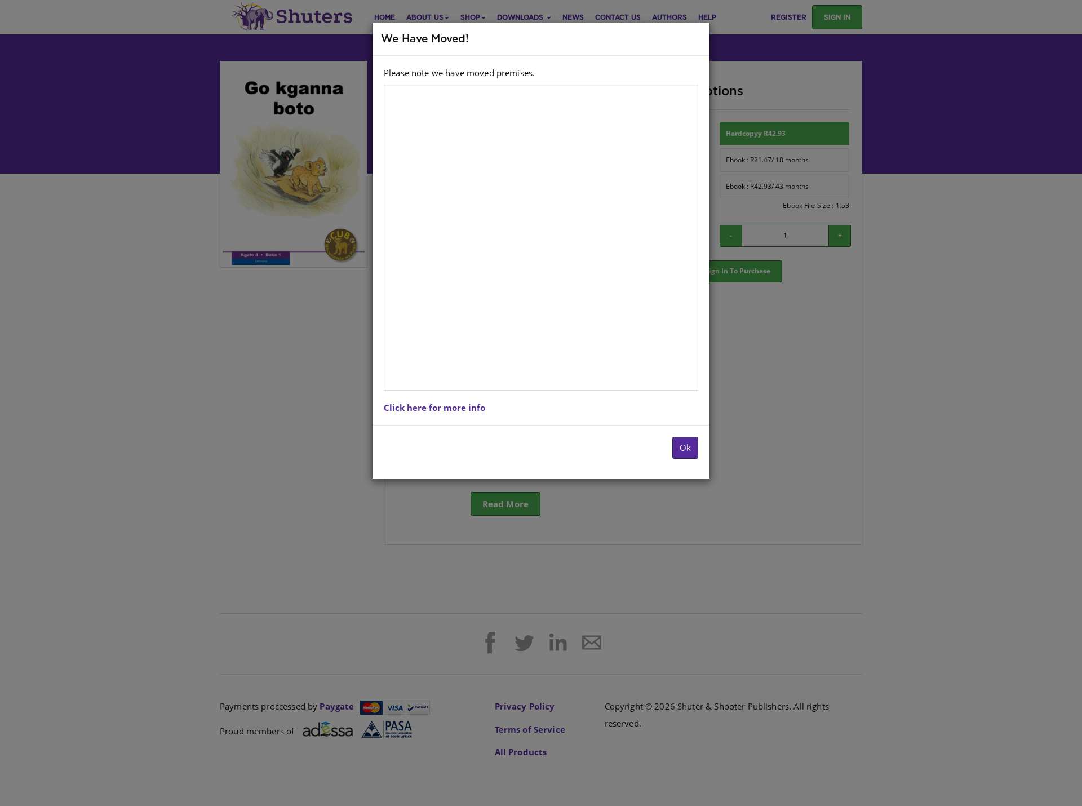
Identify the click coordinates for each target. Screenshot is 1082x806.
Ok (685, 447)
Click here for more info (434, 407)
